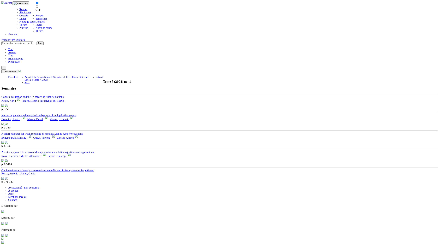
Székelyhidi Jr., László (52, 100)
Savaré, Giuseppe (57, 156)
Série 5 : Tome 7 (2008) (36, 80)
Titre (10, 55)
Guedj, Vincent (41, 137)
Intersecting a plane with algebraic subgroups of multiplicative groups (38, 115)
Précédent (13, 77)
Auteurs (23, 27)
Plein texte (14, 61)
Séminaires (25, 12)
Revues (23, 9)
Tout (40, 43)
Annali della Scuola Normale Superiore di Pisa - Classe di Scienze (57, 77)
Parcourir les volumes (13, 39)
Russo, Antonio (9, 173)
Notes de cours (27, 21)
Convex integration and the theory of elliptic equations (32, 96)
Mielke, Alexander (30, 156)
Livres (22, 18)
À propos (13, 190)
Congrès (23, 15)
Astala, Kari (7, 100)
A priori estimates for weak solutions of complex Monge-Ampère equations (42, 133)
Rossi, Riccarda (9, 156)
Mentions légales (17, 196)
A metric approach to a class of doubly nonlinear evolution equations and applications (47, 152)
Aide (11, 193)
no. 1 (27, 82)
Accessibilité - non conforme (23, 187)
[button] (35, 43)
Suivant (99, 77)
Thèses (23, 24)
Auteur (12, 52)
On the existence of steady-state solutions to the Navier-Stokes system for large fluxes (47, 170)
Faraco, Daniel (30, 100)
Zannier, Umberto (59, 119)
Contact (12, 199)
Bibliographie (15, 58)
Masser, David (35, 119)
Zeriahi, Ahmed (65, 137)
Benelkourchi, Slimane (13, 137)
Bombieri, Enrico (10, 119)
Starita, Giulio (27, 173)
